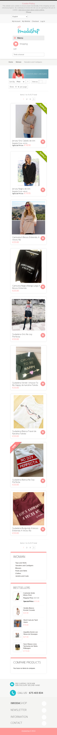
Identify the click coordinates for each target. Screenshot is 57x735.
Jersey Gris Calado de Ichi (23, 140)
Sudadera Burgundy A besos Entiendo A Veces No (25, 529)
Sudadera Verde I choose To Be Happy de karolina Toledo (25, 383)
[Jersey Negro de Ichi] (28, 169)
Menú (20, 37)
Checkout (35, 21)
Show (12, 87)
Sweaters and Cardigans (24, 565)
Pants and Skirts (21, 571)
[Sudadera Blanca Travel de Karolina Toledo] (28, 411)
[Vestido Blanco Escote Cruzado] (17, 611)
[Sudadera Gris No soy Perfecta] (28, 314)
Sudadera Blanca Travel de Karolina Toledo (24, 432)
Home (11, 62)
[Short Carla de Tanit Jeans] (17, 623)
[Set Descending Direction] (28, 81)
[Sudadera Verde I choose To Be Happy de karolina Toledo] (28, 363)
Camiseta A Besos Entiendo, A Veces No (25, 238)
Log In (42, 21)
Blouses (18, 568)
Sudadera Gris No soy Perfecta (22, 335)
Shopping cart (20, 46)
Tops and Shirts (21, 563)
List (44, 81)
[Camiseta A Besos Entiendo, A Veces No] (28, 217)
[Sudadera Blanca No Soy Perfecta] (28, 460)
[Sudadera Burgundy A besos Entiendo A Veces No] (28, 508)
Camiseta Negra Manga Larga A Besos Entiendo (26, 286)
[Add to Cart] (43, 141)
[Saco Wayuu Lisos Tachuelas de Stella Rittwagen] (17, 647)
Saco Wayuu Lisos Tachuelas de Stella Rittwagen (30, 646)
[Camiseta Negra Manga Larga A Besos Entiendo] (28, 266)
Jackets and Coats (22, 576)
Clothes (18, 573)
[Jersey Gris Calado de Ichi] (28, 121)
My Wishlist (26, 21)
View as (35, 82)
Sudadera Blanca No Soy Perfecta (23, 480)
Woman (18, 62)
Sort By (12, 82)
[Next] (33, 99)
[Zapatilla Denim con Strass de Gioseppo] (17, 635)
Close (28, 12)
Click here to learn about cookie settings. (31, 10)
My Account (16, 21)
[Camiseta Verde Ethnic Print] (17, 596)
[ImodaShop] (28, 30)
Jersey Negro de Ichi (21, 189)
